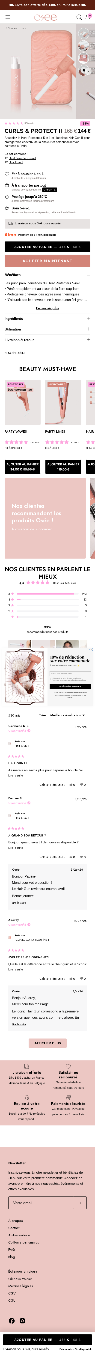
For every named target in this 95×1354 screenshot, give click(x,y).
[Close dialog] (91, 649)
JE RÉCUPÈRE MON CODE (70, 686)
